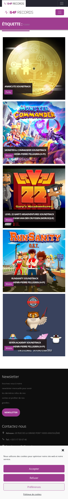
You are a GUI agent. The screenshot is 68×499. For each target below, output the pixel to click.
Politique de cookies (32, 494)
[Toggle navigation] (61, 3)
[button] (63, 450)
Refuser (34, 477)
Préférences (34, 487)
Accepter (34, 468)
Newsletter (10, 412)
